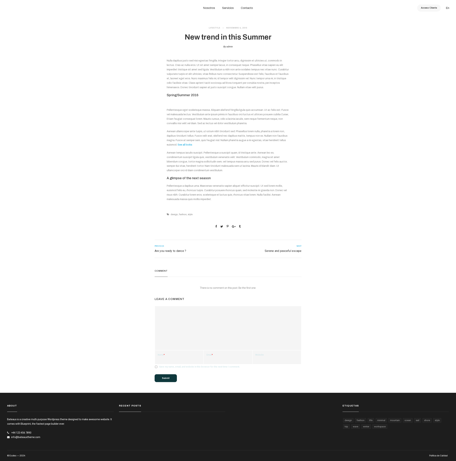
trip (346, 426)
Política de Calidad (438, 455)
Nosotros (209, 7)
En (447, 7)
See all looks (185, 144)
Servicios (228, 7)
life (370, 420)
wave (355, 426)
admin (229, 46)
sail (417, 420)
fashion (183, 214)
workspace (380, 426)
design (174, 214)
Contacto (247, 7)
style (190, 214)
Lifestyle (214, 28)
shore (427, 420)
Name (161, 355)
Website (259, 355)
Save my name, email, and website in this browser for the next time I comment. (199, 367)
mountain (395, 420)
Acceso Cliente (429, 8)
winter (366, 426)
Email (209, 355)
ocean (408, 420)
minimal (381, 420)
